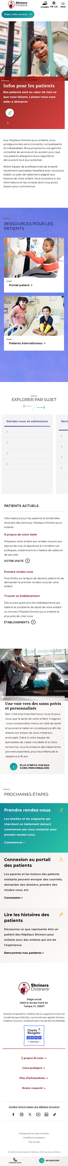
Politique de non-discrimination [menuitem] (34, 1133)
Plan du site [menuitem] (34, 1142)
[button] (54, 5)
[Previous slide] (27, 406)
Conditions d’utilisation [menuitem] (34, 1137)
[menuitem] (34, 1058)
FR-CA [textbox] (54, 6)
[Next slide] (40, 407)
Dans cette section (16, 14)
